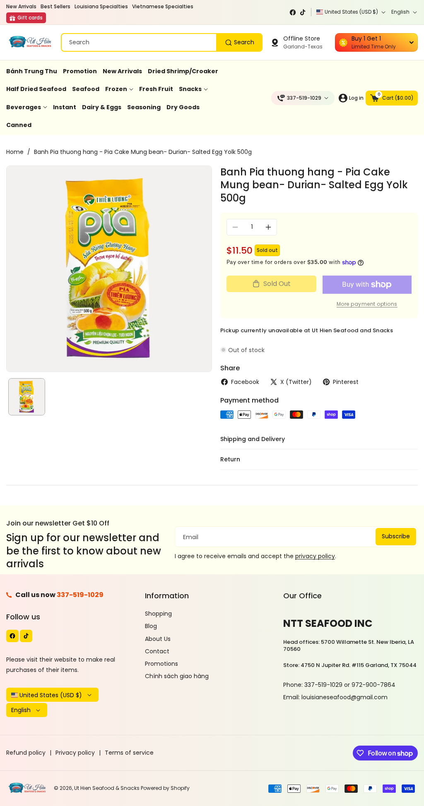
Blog (151, 626)
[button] (392, 98)
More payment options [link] (367, 303)
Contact (157, 651)
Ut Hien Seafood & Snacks (107, 788)
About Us (158, 639)
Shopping (158, 613)
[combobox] (162, 42)
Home (15, 152)
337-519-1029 (80, 595)
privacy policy (315, 556)
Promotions (161, 664)
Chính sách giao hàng (177, 676)
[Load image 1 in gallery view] (26, 396)
